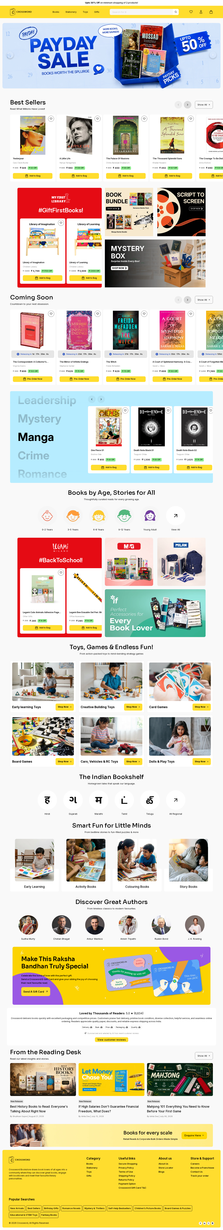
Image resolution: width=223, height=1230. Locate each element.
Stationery (71, 11)
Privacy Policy (126, 1167)
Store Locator (166, 1167)
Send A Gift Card (33, 991)
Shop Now (63, 707)
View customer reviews (111, 1039)
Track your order (200, 1175)
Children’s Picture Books (148, 1208)
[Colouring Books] (137, 860)
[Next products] (187, 104)
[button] (191, 11)
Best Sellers (34, 1208)
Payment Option (127, 1183)
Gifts (96, 11)
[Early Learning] (34, 860)
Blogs (161, 1171)
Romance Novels (71, 1208)
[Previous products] (178, 104)
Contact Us (197, 1171)
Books (56, 11)
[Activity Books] (85, 860)
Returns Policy (126, 1179)
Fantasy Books (49, 1214)
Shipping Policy (127, 1175)
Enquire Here (192, 1135)
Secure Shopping (128, 1163)
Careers (195, 1163)
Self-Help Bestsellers (119, 1208)
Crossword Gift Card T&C (132, 1187)
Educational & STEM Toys (23, 1214)
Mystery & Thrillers (94, 1208)
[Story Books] (188, 860)
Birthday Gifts (51, 1208)
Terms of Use (126, 1171)
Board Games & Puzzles (178, 1208)
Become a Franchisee (202, 1167)
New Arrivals (17, 1208)
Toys (85, 11)
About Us (163, 1163)
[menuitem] (56, 12)
